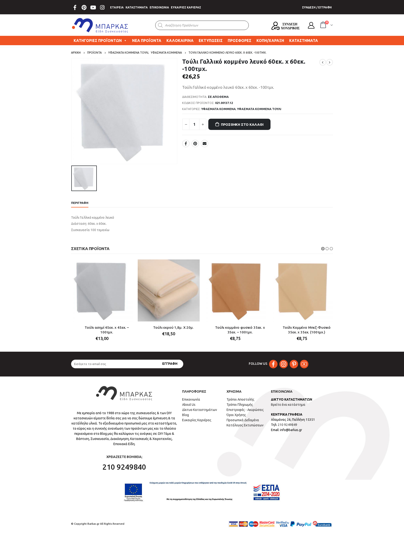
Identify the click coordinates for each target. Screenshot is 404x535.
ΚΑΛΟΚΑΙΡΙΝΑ (180, 40)
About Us (188, 404)
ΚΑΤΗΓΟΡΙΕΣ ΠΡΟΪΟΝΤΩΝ (98, 40)
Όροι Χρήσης (236, 415)
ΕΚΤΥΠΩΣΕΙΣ (211, 40)
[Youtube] (93, 7)
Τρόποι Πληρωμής (240, 404)
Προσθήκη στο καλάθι (242, 124)
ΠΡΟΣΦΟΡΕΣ (239, 40)
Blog (185, 415)
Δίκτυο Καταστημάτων (199, 410)
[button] (323, 248)
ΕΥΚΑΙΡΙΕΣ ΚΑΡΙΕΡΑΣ (186, 7)
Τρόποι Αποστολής (240, 399)
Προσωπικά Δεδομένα (243, 420)
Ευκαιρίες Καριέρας (196, 420)
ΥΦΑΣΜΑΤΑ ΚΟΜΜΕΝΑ (218, 109)
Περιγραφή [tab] (79, 202)
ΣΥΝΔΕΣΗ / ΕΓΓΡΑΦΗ (317, 7)
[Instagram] (102, 7)
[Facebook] (74, 7)
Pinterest (195, 143)
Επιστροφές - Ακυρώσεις (245, 410)
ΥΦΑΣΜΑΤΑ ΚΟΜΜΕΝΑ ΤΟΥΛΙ (259, 109)
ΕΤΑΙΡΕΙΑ (117, 7)
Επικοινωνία (191, 399)
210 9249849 (287, 425)
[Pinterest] (83, 7)
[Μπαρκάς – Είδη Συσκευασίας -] (100, 25)
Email (204, 143)
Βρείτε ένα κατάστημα (288, 404)
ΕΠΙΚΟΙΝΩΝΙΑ (159, 7)
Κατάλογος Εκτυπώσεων (245, 425)
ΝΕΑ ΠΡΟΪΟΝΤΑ (146, 40)
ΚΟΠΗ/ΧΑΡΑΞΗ (270, 40)
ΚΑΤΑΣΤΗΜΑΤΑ (137, 7)
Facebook (186, 143)
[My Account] (311, 25)
